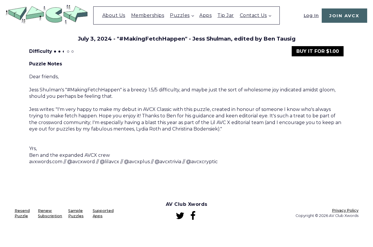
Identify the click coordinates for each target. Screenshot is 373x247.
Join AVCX (344, 15)
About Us (113, 15)
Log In (311, 15)
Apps (205, 15)
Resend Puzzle (22, 213)
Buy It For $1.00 (317, 51)
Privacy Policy (345, 210)
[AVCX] (46, 22)
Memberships (147, 15)
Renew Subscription (50, 213)
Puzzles (180, 15)
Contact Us (253, 15)
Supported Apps (103, 213)
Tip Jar (225, 15)
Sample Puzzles (76, 213)
